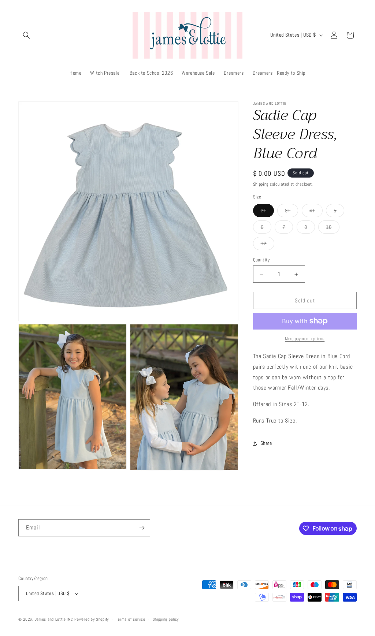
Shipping (261, 184)
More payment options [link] (304, 339)
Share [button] (266, 443)
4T (316, 212)
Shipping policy (166, 619)
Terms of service (130, 619)
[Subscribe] (142, 527)
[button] (26, 35)
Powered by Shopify (91, 619)
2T (267, 212)
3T (291, 212)
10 (332, 228)
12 (267, 245)
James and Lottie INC (54, 619)
